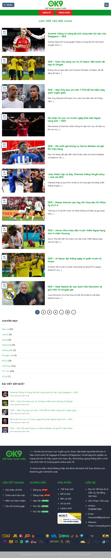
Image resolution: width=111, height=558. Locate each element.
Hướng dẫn (7, 350)
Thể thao (6, 366)
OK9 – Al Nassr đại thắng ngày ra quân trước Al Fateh (75, 260)
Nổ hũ (5, 360)
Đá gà (5, 339)
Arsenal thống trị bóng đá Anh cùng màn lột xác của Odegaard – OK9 (77, 35)
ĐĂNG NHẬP (64, 12)
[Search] (106, 5)
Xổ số (5, 376)
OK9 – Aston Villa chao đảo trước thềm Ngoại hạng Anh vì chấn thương (76, 232)
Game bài (6, 344)
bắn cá (5, 329)
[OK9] (55, 5)
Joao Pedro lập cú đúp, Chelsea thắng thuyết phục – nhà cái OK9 (76, 176)
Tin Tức (5, 371)
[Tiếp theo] (73, 312)
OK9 (32, 451)
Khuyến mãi (7, 355)
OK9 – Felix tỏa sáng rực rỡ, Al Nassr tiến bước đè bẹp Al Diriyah (76, 63)
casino (5, 334)
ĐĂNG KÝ (47, 12)
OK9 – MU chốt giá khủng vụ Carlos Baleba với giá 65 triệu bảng (76, 147)
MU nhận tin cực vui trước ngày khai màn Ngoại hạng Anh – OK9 (74, 119)
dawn (68, 21)
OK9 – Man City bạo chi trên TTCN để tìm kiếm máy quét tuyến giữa (76, 91)
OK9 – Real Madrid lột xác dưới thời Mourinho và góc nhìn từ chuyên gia (75, 288)
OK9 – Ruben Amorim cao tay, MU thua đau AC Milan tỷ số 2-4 (77, 204)
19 (67, 312)
